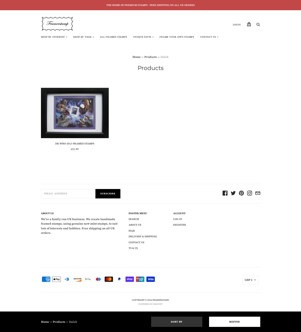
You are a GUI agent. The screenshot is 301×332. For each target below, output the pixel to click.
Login (237, 24)
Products (150, 57)
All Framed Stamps (113, 36)
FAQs (132, 230)
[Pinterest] (241, 194)
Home (136, 57)
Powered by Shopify (150, 304)
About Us (135, 224)
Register (179, 224)
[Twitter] (233, 194)
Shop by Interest (53, 36)
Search (134, 219)
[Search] (258, 26)
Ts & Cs (133, 248)
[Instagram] (249, 194)
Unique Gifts (142, 36)
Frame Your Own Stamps (177, 36)
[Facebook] (225, 194)
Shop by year (82, 36)
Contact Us (208, 36)
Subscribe (107, 193)
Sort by (176, 321)
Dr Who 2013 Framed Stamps (74, 143)
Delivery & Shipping (143, 236)
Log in (177, 219)
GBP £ (248, 280)
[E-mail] (257, 194)
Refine (234, 321)
